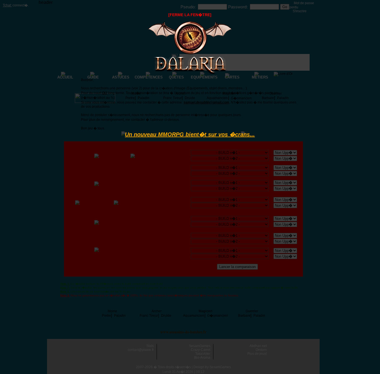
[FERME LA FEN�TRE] (189, 15)
